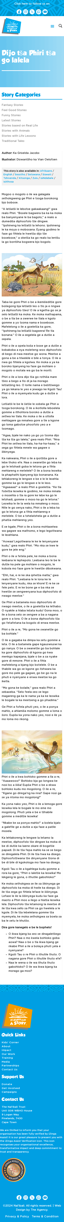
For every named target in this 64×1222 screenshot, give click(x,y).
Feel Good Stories (14, 110)
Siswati (46, 174)
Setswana (34, 174)
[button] (52, 26)
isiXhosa (8, 182)
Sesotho (20, 174)
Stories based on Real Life (20, 125)
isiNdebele (46, 178)
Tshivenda (9, 178)
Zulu (35, 178)
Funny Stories (11, 115)
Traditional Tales (13, 141)
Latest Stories (11, 120)
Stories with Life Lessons (19, 136)
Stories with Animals (16, 130)
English (7, 174)
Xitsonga (24, 178)
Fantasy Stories (12, 105)
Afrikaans (46, 171)
